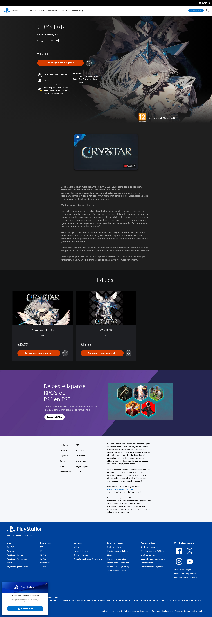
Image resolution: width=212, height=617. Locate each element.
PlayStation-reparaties (116, 558)
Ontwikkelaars (147, 562)
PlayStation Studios (15, 555)
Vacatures (11, 551)
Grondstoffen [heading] (148, 543)
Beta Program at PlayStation (186, 577)
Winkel (15, 10)
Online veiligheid (81, 555)
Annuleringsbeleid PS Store (152, 551)
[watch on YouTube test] (129, 166)
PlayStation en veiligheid (117, 551)
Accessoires (52, 10)
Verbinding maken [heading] (184, 543)
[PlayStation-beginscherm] (7, 10)
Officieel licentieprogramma (153, 566)
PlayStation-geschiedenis (17, 566)
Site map (156, 611)
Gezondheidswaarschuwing (153, 558)
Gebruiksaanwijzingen (116, 570)
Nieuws (64, 10)
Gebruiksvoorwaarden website (137, 611)
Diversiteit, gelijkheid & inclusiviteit (88, 558)
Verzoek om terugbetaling (118, 566)
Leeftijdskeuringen (148, 555)
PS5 (23, 10)
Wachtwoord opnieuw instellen (120, 562)
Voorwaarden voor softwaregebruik (190, 611)
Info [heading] (9, 543)
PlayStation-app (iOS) (183, 569)
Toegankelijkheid (81, 551)
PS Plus (41, 10)
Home (9, 535)
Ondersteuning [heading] (115, 543)
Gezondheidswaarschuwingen (120, 489)
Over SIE (10, 547)
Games (31, 10)
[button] (106, 152)
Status (110, 555)
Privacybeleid (116, 611)
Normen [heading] (78, 543)
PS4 (41, 551)
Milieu (76, 547)
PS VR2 (43, 555)
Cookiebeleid (167, 611)
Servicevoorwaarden (149, 547)
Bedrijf (9, 562)
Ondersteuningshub (115, 547)
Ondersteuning (77, 10)
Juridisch (104, 611)
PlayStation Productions (17, 558)
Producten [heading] (45, 543)
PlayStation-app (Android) (185, 573)
